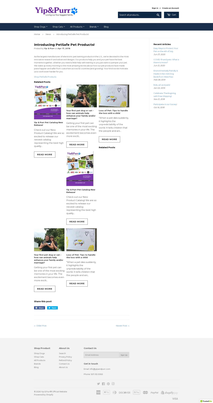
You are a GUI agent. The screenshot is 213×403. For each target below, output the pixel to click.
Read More (44, 154)
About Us (63, 367)
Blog (106, 26)
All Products (76, 26)
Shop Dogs (40, 26)
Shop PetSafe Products (45, 77)
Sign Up (124, 355)
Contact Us (64, 364)
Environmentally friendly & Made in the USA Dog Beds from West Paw (166, 74)
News (48, 34)
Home (37, 34)
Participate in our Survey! (165, 104)
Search (62, 353)
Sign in (155, 8)
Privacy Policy (65, 357)
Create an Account (170, 8)
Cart (173, 14)
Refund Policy (65, 360)
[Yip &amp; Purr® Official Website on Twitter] (98, 384)
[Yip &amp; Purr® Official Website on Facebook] (103, 384)
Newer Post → (122, 325)
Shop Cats (58, 26)
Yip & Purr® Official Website (54, 391)
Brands (93, 26)
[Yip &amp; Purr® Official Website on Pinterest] (108, 384)
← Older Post (40, 325)
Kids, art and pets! (162, 85)
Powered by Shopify (43, 394)
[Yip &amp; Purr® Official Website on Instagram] (113, 384)
